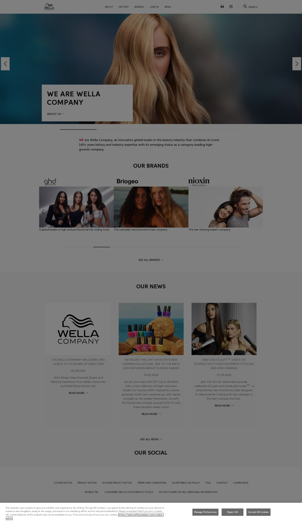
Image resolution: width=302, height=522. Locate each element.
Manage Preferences (205, 512)
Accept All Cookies (258, 512)
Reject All (232, 512)
